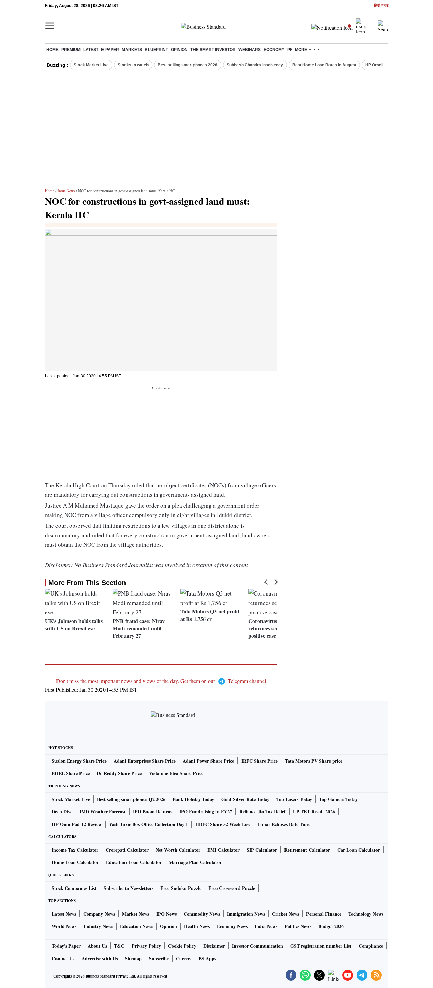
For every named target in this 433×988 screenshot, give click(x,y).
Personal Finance (323, 913)
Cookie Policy (182, 945)
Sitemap (133, 958)
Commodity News (202, 913)
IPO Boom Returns (152, 811)
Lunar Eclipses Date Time (283, 824)
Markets (132, 50)
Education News (136, 926)
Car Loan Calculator (358, 849)
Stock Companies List (74, 888)
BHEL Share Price (71, 773)
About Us (97, 945)
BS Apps (207, 958)
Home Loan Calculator (75, 862)
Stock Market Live (91, 65)
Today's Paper (66, 945)
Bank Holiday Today (193, 799)
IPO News (166, 913)
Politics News (297, 926)
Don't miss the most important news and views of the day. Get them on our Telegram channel (161, 680)
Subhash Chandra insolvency (255, 65)
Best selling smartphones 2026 (188, 65)
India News (66, 190)
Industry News (98, 926)
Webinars (249, 50)
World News (64, 926)
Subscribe (159, 958)
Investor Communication (257, 945)
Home (52, 50)
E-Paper (110, 50)
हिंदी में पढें (381, 5)
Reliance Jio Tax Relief (262, 811)
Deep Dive (62, 811)
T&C (119, 945)
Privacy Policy (146, 945)
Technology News (365, 913)
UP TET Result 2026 (314, 811)
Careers (183, 958)
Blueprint (156, 50)
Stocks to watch (133, 65)
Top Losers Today (294, 799)
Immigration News (246, 913)
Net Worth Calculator (178, 849)
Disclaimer (214, 945)
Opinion (179, 50)
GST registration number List (320, 945)
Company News (99, 913)
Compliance (371, 945)
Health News (197, 926)
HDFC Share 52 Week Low (222, 824)
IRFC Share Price (259, 760)
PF (289, 50)
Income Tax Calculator (75, 849)
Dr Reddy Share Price (119, 773)
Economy (274, 50)
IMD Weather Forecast (102, 811)
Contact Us (63, 958)
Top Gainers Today (338, 799)
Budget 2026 (331, 926)
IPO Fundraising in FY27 (205, 811)
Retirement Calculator (307, 849)
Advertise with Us (100, 958)
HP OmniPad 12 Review (77, 824)
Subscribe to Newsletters (128, 888)
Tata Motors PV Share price (313, 760)
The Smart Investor (213, 50)
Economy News (232, 926)
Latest (90, 50)
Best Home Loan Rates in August (324, 65)
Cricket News (285, 913)
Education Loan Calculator (134, 862)
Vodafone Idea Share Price (176, 773)
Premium (71, 50)
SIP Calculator (262, 849)
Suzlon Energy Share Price (79, 760)
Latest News (64, 913)
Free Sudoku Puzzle (180, 888)
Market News (135, 913)
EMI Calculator (223, 849)
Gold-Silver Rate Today (245, 799)
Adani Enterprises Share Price (145, 760)
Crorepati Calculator (127, 849)
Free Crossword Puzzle (231, 888)
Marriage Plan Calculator (195, 862)
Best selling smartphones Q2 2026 (131, 799)
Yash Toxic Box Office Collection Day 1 (148, 824)
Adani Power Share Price (208, 760)
